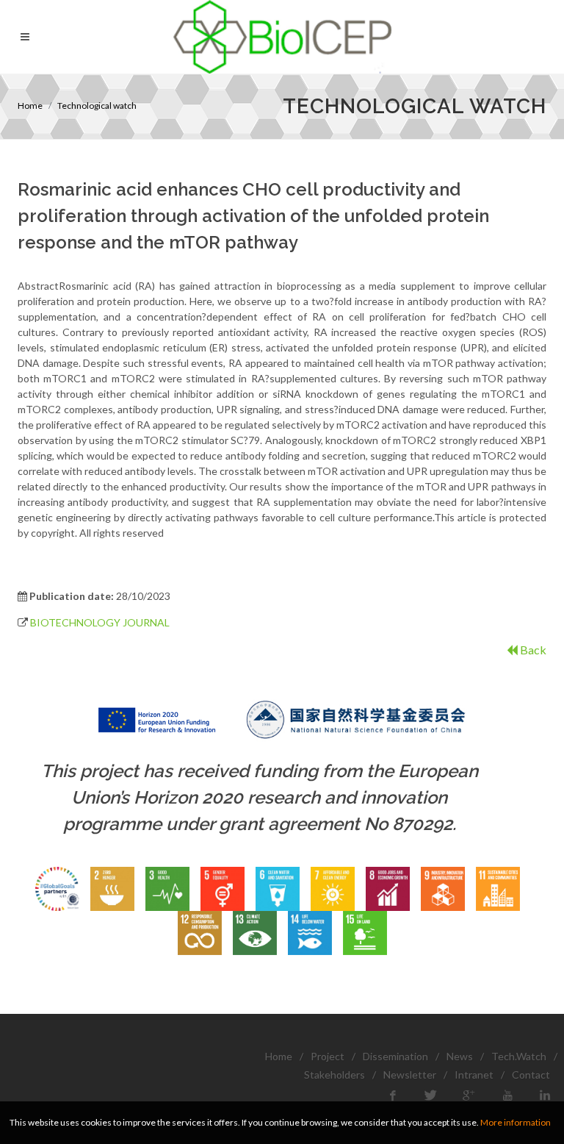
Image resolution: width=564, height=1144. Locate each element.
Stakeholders (334, 1074)
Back (532, 650)
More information (515, 1122)
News (459, 1056)
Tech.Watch (518, 1056)
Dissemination (395, 1056)
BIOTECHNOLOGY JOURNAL (100, 622)
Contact (531, 1074)
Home (30, 105)
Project (327, 1056)
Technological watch (97, 105)
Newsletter (409, 1074)
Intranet (474, 1074)
